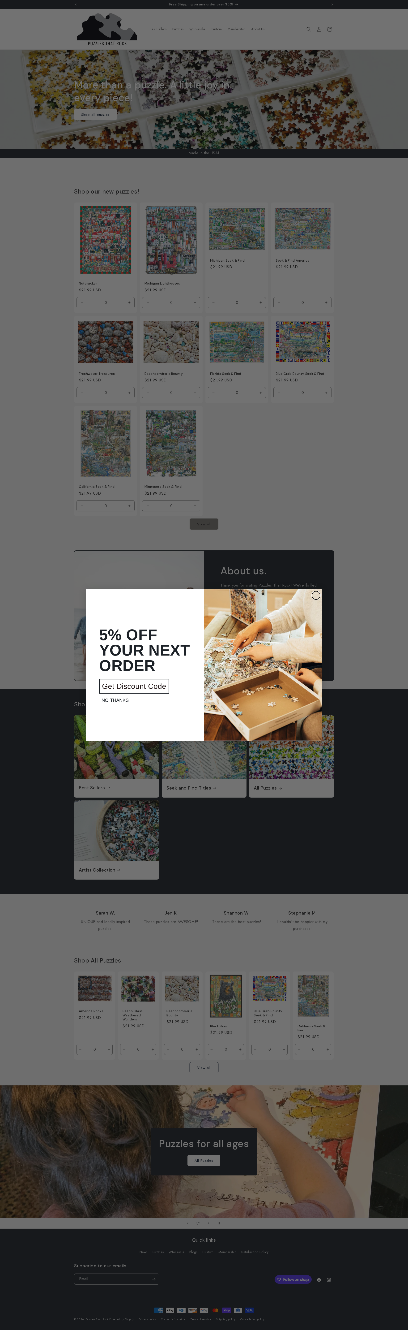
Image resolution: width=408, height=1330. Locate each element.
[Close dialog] (316, 595)
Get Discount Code (134, 686)
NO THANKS (115, 700)
